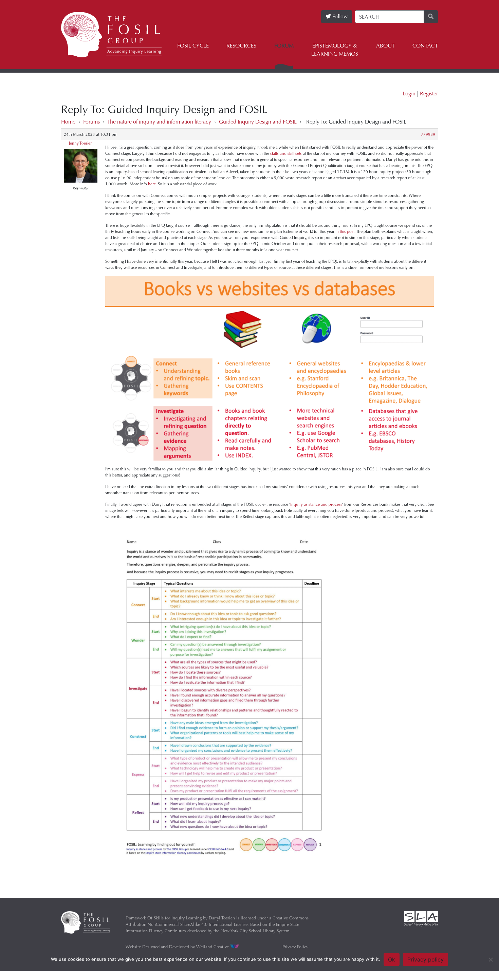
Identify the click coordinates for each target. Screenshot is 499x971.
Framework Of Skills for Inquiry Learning (164, 917)
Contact (425, 45)
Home (68, 121)
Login (409, 93)
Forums (91, 121)
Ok (391, 959)
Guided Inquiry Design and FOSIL (258, 121)
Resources (241, 45)
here (152, 184)
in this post (344, 231)
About (385, 45)
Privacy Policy (295, 946)
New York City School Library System (255, 930)
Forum (284, 45)
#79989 (428, 134)
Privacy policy (425, 959)
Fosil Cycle (193, 45)
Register (429, 93)
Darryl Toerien (222, 917)
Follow (339, 16)
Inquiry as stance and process (316, 504)
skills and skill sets (286, 153)
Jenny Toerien (81, 143)
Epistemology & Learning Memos (334, 49)
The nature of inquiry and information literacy (159, 121)
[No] (490, 959)
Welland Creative (213, 946)
